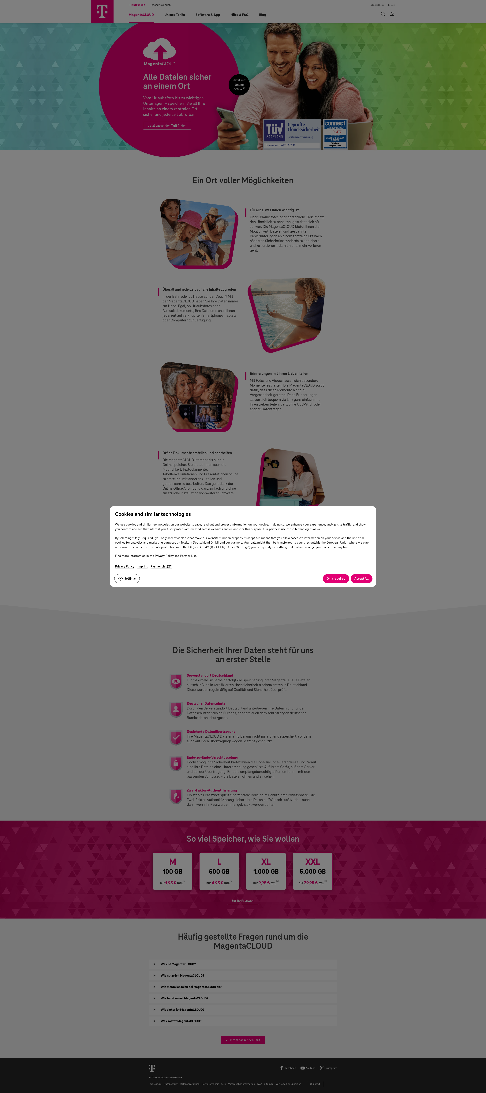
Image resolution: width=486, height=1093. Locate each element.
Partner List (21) (161, 566)
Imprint (142, 566)
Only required (336, 579)
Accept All (361, 579)
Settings (130, 579)
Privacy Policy (124, 566)
